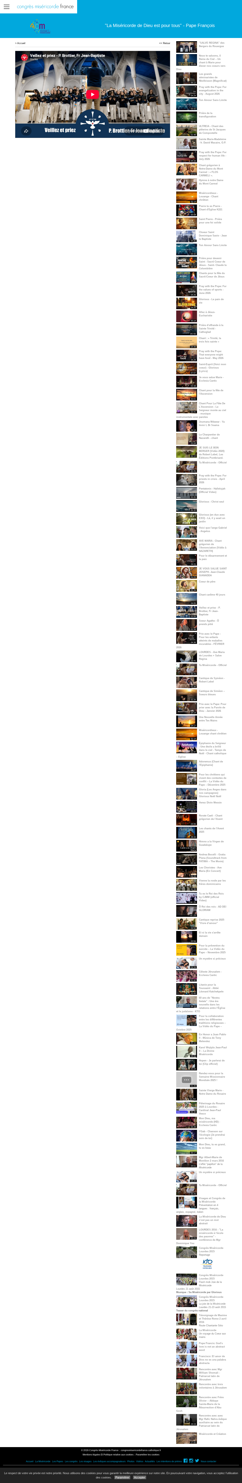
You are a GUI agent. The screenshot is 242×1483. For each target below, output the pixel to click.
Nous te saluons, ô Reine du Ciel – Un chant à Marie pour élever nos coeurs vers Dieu (200, 62)
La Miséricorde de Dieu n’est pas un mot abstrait (212, 1220)
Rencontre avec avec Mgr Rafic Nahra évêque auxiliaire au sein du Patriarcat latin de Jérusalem (201, 1422)
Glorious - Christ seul (211, 501)
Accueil (21, 43)
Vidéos (139, 1461)
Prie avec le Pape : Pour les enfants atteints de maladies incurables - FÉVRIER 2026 (200, 640)
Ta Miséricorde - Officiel (213, 462)
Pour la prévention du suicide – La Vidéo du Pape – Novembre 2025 (212, 949)
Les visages (85, 1461)
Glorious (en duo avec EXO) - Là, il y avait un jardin (212, 518)
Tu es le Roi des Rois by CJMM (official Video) (211, 897)
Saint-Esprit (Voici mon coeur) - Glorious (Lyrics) (212, 367)
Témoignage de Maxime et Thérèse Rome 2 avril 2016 (213, 1318)
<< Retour (164, 43)
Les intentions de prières (169, 1461)
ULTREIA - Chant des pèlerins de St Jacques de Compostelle (212, 129)
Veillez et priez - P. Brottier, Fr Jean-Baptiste (209, 611)
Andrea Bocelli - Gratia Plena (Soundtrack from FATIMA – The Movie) (213, 858)
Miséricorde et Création (212, 1434)
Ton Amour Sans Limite (213, 100)
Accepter (139, 1477)
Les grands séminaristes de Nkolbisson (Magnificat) (212, 77)
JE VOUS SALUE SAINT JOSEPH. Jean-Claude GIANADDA (213, 572)
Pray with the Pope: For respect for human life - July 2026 (212, 155)
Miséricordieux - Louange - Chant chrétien (208, 196)
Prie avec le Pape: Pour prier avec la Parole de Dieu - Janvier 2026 (212, 707)
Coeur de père (207, 581)
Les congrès (71, 1461)
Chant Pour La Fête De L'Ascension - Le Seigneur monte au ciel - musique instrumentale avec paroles (201, 410)
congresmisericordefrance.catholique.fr (141, 1450)
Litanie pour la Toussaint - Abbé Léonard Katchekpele (211, 988)
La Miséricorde (207, 1330)
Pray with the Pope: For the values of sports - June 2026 (212, 289)
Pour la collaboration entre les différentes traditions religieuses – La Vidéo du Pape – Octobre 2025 (201, 1023)
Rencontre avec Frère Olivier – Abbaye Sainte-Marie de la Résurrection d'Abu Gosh (200, 1404)
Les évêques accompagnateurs (109, 1461)
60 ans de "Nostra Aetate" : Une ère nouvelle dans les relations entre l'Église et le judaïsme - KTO (200, 1004)
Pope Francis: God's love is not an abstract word (212, 1346)
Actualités (150, 1461)
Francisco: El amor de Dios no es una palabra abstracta (212, 1360)
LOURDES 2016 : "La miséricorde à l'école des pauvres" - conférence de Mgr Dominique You (199, 1236)
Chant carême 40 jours (212, 594)
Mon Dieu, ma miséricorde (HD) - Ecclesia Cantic (209, 1122)
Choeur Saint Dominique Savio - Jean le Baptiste (213, 235)
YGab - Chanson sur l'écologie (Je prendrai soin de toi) (212, 1135)
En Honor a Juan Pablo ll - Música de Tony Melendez (212, 1038)
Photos (130, 1461)
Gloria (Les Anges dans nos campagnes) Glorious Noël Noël (212, 793)
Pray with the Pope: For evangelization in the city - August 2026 (212, 90)
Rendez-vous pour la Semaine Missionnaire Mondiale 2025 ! (212, 1077)
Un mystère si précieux (212, 958)
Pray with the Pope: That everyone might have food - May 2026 (211, 354)
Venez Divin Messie (210, 802)
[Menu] (6, 6)
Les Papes (57, 1461)
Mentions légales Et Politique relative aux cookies (108, 1454)
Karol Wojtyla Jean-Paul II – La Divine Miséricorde (213, 1051)
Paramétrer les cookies (147, 1454)
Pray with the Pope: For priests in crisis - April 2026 (212, 479)
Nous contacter (208, 1461)
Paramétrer (122, 1477)
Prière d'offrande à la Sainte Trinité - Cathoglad (211, 328)
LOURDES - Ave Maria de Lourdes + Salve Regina (212, 655)
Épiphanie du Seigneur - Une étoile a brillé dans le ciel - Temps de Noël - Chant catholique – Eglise (201, 750)
